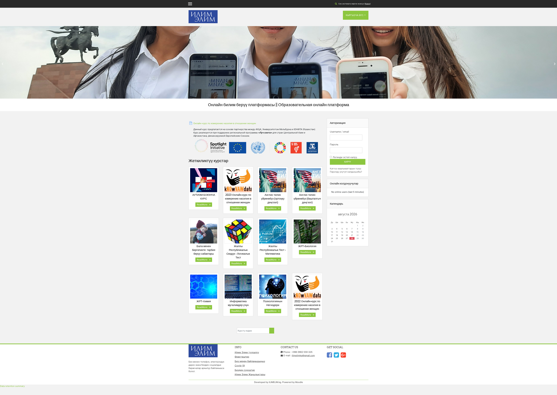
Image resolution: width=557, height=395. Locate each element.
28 (352, 238)
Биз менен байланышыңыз (250, 361)
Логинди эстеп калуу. (345, 157)
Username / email (339, 131)
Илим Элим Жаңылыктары (250, 374)
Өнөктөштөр (242, 356)
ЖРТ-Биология (307, 246)
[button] (335, 4)
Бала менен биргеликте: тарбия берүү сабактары (203, 249)
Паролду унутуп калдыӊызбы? (346, 171)
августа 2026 (347, 214)
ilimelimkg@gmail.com (303, 355)
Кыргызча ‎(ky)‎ (355, 15)
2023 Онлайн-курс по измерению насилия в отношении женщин (238, 198)
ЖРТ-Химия (204, 301)
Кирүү (367, 4)
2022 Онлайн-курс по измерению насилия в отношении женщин (307, 305)
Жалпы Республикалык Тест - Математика (273, 249)
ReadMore (203, 204)
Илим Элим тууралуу (247, 352)
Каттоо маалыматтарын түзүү (345, 168)
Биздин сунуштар (245, 370)
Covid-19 (240, 365)
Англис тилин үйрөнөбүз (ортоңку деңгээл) (272, 198)
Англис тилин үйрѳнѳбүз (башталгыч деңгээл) (307, 198)
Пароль (334, 144)
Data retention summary (12, 386)
